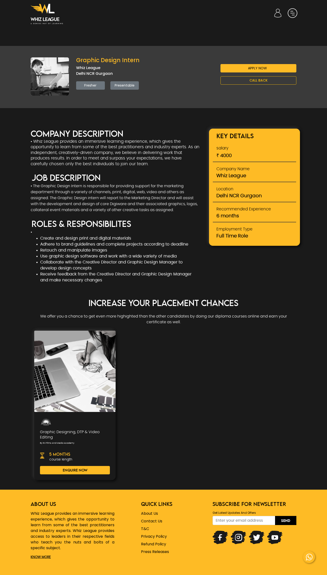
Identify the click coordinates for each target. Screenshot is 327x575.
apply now (257, 68)
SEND (285, 520)
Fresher (90, 85)
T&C (145, 528)
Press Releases (155, 551)
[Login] (278, 13)
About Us (149, 513)
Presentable (125, 85)
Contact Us (151, 521)
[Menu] (292, 13)
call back (258, 80)
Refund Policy (153, 544)
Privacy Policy (154, 536)
